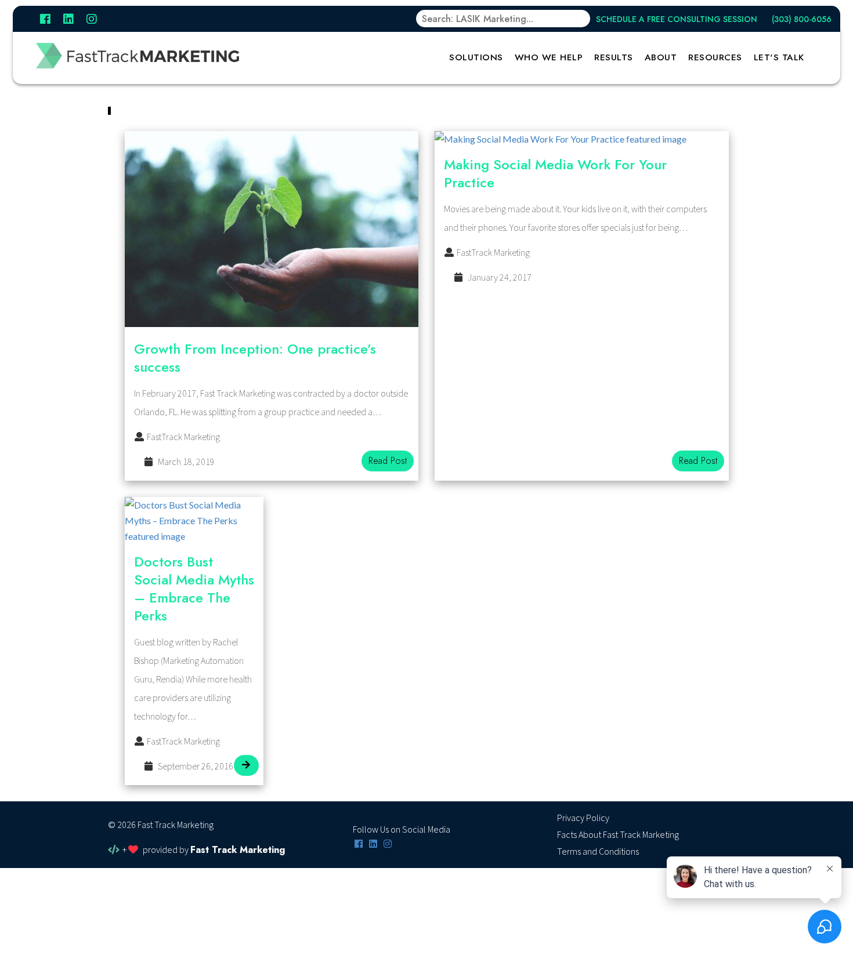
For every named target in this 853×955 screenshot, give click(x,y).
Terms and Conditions (598, 851)
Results (613, 57)
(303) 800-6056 (802, 19)
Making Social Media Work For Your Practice (555, 173)
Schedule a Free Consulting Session (676, 19)
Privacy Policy (583, 818)
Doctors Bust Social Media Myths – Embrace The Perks (194, 588)
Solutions (476, 57)
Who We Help (549, 57)
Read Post (387, 460)
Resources (715, 57)
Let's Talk (779, 57)
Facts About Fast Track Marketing (618, 835)
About (661, 57)
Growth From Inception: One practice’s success (255, 358)
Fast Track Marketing (237, 849)
